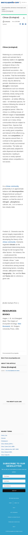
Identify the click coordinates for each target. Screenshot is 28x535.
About (12, 370)
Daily (14, 526)
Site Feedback (14, 512)
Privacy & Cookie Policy (14, 517)
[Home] (10, 2)
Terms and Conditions (14, 521)
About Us (16, 502)
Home (10, 502)
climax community (12, 186)
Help (14, 507)
